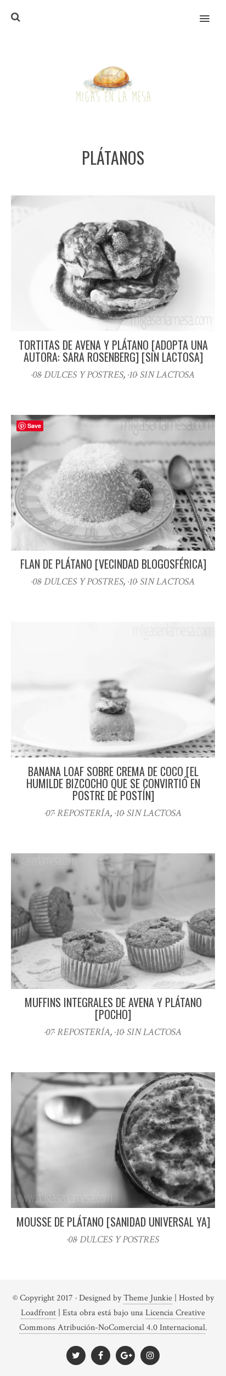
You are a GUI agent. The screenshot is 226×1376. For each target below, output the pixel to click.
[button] (211, 11)
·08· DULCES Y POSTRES (77, 374)
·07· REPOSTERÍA (77, 813)
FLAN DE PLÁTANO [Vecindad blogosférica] (113, 564)
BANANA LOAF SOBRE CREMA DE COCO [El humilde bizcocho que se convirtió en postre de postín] (113, 783)
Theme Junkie (147, 1298)
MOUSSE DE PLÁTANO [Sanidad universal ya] (113, 1221)
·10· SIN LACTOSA (161, 374)
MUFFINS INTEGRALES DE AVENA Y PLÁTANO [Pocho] (113, 1008)
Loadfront (38, 1313)
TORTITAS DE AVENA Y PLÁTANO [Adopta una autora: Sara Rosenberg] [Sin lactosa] (113, 351)
